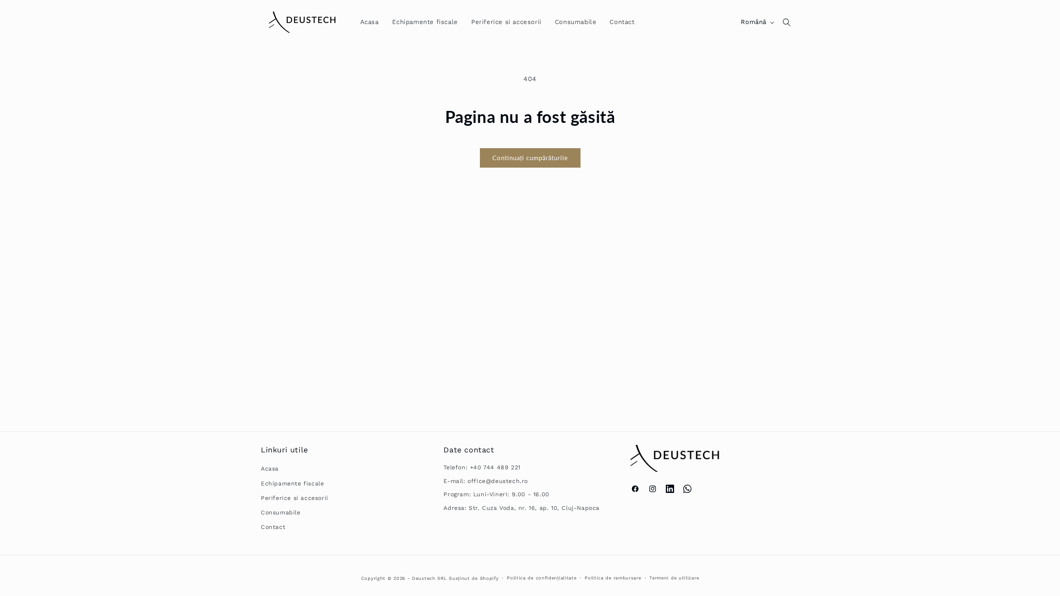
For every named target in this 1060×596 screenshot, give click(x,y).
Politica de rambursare (613, 578)
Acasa (270, 468)
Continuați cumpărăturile (530, 157)
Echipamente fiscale (292, 483)
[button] (787, 22)
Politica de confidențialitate (541, 578)
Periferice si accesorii (294, 498)
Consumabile (281, 512)
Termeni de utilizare (674, 578)
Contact (273, 527)
